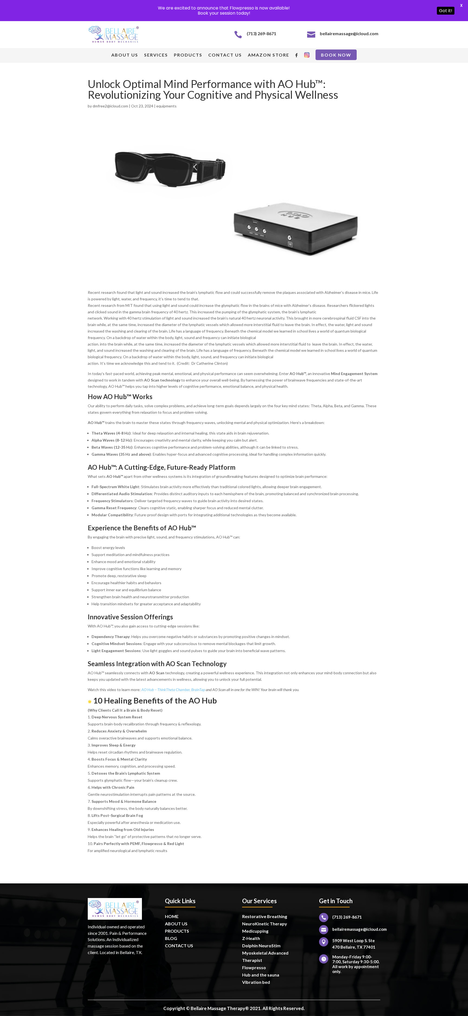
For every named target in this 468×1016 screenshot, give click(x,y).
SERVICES (156, 55)
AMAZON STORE (268, 55)
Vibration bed (256, 982)
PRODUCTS (188, 55)
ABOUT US (124, 55)
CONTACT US (225, 55)
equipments (166, 106)
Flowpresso (254, 967)
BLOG (171, 938)
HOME (171, 916)
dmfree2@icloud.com (110, 106)
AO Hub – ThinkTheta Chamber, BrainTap (173, 689)
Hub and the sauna (260, 974)
